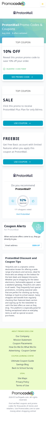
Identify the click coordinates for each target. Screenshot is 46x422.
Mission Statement (22, 339)
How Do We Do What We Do (22, 347)
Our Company (22, 336)
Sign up (36, 245)
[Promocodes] (13, 4)
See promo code (21, 77)
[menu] (42, 3)
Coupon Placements (22, 343)
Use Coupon (20, 123)
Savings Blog (22, 364)
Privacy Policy (22, 381)
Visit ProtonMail (23, 214)
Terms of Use (22, 385)
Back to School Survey (22, 368)
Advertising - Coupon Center (22, 350)
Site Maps (22, 378)
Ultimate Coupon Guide (22, 360)
